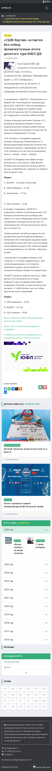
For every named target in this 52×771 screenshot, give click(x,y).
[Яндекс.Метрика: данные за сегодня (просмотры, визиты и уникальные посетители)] (41, 767)
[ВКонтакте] (13, 388)
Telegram (8, 754)
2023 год (8, 581)
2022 (28, 689)
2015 (36, 695)
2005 (20, 706)
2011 (20, 700)
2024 (12, 689)
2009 (36, 700)
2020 (44, 689)
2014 (44, 695)
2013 (5, 700)
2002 (44, 706)
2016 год (8, 639)
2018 (12, 695)
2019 (5, 695)
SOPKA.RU (6, 8)
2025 (5, 689)
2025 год (8, 564)
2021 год (8, 598)
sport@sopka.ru (11, 748)
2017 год (8, 631)
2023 (20, 689)
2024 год (8, 572)
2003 (36, 706)
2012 (12, 700)
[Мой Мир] (5, 392)
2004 (28, 706)
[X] (16, 388)
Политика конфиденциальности (16, 760)
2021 (36, 689)
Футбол (7, 667)
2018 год (8, 623)
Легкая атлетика (11, 662)
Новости (11, 16)
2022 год (8, 589)
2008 (44, 700)
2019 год (8, 614)
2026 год (8, 529)
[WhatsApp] (9, 388)
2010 (28, 700)
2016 (28, 695)
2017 (20, 695)
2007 (5, 706)
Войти (47, 2)
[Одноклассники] (20, 388)
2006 (12, 706)
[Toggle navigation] (46, 8)
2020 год (8, 606)
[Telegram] (5, 388)
